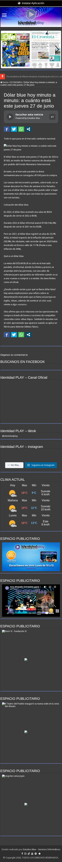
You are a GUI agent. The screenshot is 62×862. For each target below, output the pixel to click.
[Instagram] (25, 854)
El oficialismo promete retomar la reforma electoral (30, 76)
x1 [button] (52, 116)
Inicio (5, 82)
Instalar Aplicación (32, 3)
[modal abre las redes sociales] (28, 129)
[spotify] (35, 854)
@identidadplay (10, 436)
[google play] (39, 854)
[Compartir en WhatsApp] (21, 129)
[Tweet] (14, 129)
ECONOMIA (16, 82)
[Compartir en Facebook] (7, 129)
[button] (57, 49)
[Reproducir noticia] (10, 116)
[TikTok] (28, 854)
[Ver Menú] (4, 15)
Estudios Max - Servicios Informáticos (41, 849)
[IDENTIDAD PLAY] (31, 17)
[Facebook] (22, 854)
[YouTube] (32, 854)
